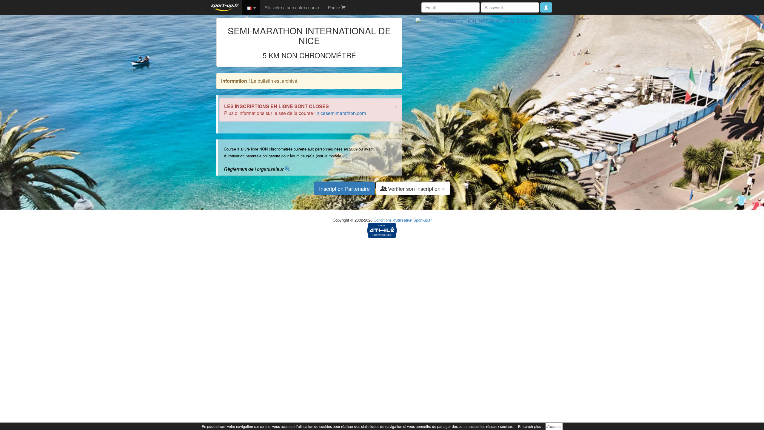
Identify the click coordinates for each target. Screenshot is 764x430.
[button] (251, 7)
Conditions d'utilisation (393, 220)
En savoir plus (529, 426)
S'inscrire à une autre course (292, 7)
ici (344, 156)
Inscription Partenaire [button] (344, 188)
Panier (334, 7)
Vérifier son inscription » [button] (415, 188)
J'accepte (554, 426)
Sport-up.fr (422, 220)
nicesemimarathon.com (341, 113)
